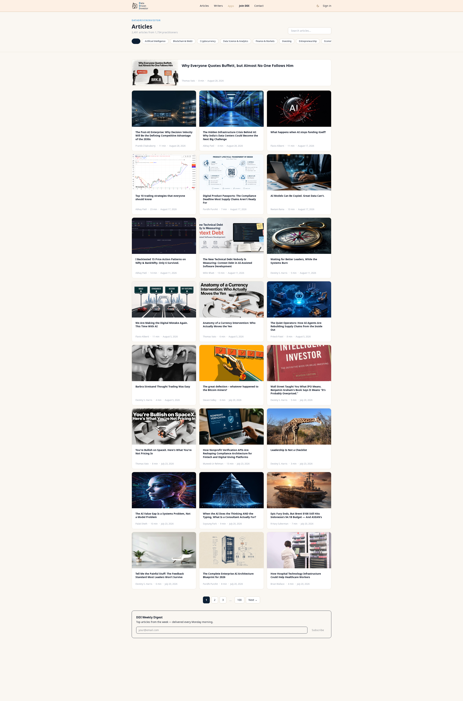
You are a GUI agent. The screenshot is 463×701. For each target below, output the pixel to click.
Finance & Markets (265, 41)
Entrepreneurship (308, 41)
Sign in (327, 5)
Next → (253, 600)
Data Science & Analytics (235, 41)
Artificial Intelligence (155, 41)
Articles (204, 5)
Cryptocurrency (208, 41)
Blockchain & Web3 (182, 41)
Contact (259, 5)
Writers (218, 5)
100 (239, 600)
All (136, 41)
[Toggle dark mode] (318, 6)
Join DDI (244, 5)
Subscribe (318, 630)
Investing (286, 41)
